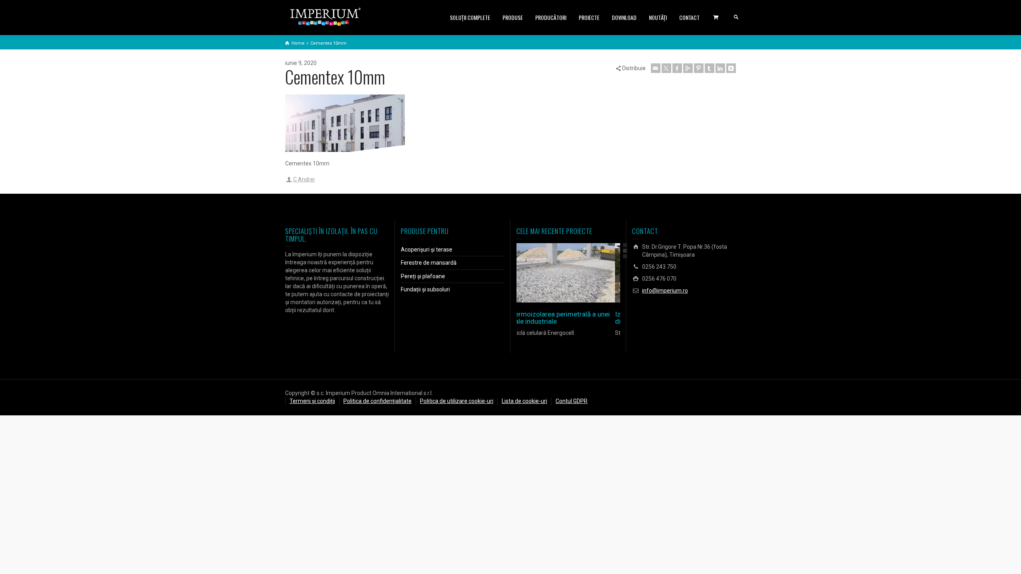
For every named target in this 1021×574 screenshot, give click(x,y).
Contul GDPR (571, 401)
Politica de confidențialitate (377, 401)
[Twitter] (666, 68)
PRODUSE (513, 17)
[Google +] (688, 68)
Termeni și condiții (312, 401)
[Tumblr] (709, 68)
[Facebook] (677, 68)
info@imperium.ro (665, 290)
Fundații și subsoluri (425, 289)
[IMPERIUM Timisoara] (325, 16)
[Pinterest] (699, 68)
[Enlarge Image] (557, 273)
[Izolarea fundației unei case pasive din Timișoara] (580, 273)
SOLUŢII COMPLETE (470, 17)
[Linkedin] (720, 68)
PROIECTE (589, 17)
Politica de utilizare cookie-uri (456, 401)
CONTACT (689, 17)
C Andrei (304, 179)
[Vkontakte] (731, 68)
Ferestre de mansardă (429, 262)
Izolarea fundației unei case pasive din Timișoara (568, 318)
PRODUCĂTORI (550, 17)
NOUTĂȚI (658, 17)
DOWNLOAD (624, 17)
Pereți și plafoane (423, 276)
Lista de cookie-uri (524, 401)
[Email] (655, 68)
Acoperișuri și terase (426, 249)
